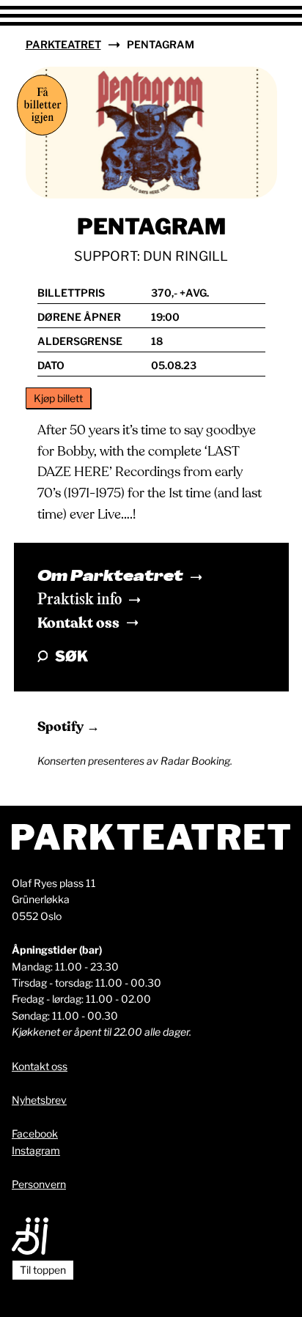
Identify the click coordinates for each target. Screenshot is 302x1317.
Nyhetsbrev (39, 1100)
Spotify (61, 726)
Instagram (36, 1150)
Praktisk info (79, 600)
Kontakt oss (78, 623)
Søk (71, 656)
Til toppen (43, 1270)
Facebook (35, 1133)
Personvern (39, 1184)
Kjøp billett (58, 398)
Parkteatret (63, 44)
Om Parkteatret (110, 577)
